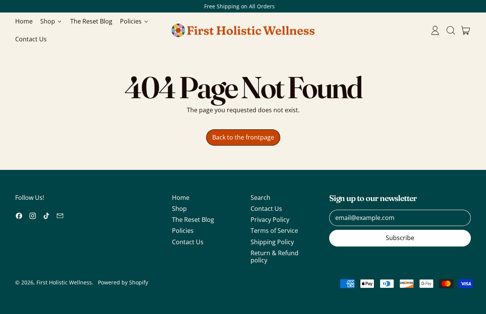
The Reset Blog (91, 21)
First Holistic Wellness (64, 282)
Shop (179, 208)
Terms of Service (274, 230)
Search (260, 197)
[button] (450, 30)
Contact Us (31, 39)
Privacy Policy (270, 219)
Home (24, 21)
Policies (183, 230)
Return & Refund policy (274, 256)
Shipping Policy (272, 242)
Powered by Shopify (123, 282)
